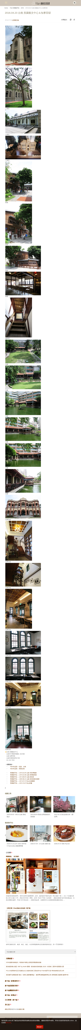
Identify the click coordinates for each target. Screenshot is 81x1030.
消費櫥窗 (9, 958)
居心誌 (7, 1004)
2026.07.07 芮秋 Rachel (62, 844)
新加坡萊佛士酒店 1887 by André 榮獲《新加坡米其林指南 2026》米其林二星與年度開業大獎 (35, 966)
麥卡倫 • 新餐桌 (10, 995)
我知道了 (39, 1027)
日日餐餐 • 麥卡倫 (11, 1000)
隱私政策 (8, 1023)
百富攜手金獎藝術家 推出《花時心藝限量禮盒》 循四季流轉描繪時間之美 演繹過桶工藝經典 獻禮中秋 (37, 975)
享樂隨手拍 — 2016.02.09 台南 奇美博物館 (23, 773)
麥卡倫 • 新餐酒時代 (12, 981)
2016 (22, 8)
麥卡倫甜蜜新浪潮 (11, 986)
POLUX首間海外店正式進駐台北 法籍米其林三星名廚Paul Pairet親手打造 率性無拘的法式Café (35, 971)
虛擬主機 (21, 1009)
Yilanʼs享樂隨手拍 (14, 8)
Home (6, 8)
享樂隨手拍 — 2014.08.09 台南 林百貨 (22, 777)
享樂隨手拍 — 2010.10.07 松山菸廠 (21, 783)
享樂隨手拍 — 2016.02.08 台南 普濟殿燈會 (23, 775)
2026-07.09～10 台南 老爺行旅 (40, 844)
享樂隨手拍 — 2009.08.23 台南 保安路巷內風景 (24, 779)
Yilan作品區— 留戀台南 (17, 769)
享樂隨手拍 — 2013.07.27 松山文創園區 (22, 781)
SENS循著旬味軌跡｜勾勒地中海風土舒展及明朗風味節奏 (23, 962)
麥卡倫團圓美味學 (11, 990)
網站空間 (7, 1009)
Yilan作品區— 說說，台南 (18, 766)
